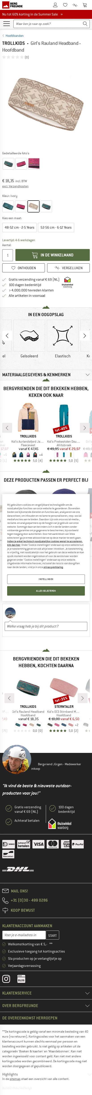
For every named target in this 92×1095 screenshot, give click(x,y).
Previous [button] (7, 336)
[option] (46, 105)
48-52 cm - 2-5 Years (19, 227)
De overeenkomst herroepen (29, 1018)
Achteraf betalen (27, 820)
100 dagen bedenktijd (25, 285)
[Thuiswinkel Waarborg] (59, 824)
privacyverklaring (53, 566)
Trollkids (13, 43)
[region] (46, 547)
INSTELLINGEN (46, 579)
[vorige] (7, 428)
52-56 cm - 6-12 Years (56, 227)
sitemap (15, 1079)
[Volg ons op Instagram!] (9, 980)
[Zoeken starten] (85, 24)
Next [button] (85, 336)
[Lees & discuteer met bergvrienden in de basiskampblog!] (24, 980)
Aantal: (6, 245)
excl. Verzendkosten (15, 186)
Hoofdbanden (15, 36)
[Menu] (6, 23)
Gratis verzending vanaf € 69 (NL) (34, 279)
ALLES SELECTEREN (46, 590)
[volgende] (85, 428)
